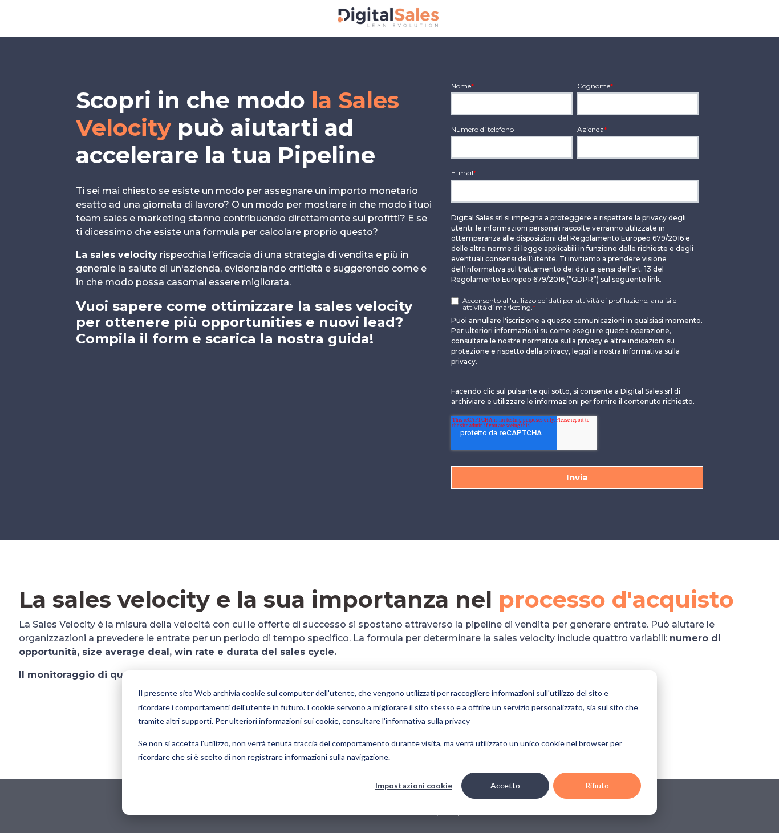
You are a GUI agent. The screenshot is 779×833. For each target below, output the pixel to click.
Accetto (505, 785)
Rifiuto (597, 785)
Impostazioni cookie (413, 785)
